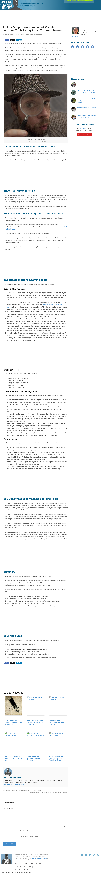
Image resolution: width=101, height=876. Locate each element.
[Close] (54, 323)
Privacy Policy (48, 331)
